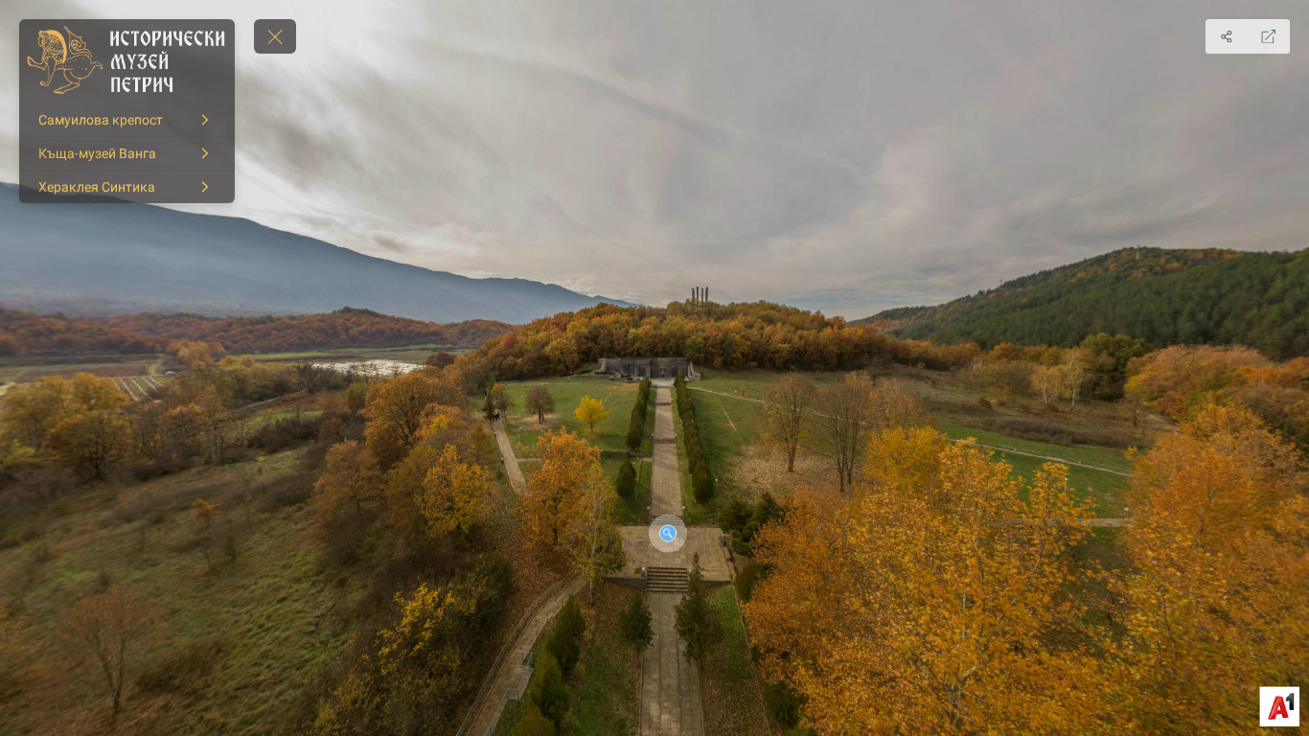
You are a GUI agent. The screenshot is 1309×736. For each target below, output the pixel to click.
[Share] (1227, 36)
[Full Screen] (1269, 36)
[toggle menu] (275, 36)
